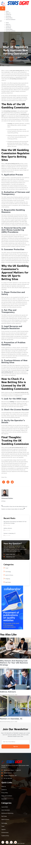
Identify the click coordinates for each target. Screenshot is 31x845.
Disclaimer (8, 16)
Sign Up (15, 746)
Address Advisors (8, 691)
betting (12, 401)
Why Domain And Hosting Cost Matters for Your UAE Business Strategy (14, 662)
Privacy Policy (9, 17)
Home (7, 11)
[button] (15, 21)
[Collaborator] (12, 629)
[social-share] (3, 482)
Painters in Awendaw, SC (11, 718)
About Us (8, 13)
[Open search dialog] (2, 8)
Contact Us (8, 14)
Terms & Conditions (10, 19)
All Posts (3, 501)
